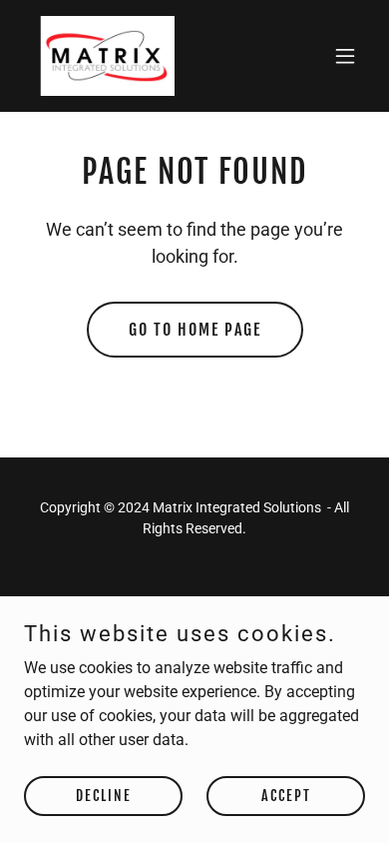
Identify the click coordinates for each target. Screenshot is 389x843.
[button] (345, 56)
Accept (286, 795)
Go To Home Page (195, 330)
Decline (104, 795)
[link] (103, 56)
